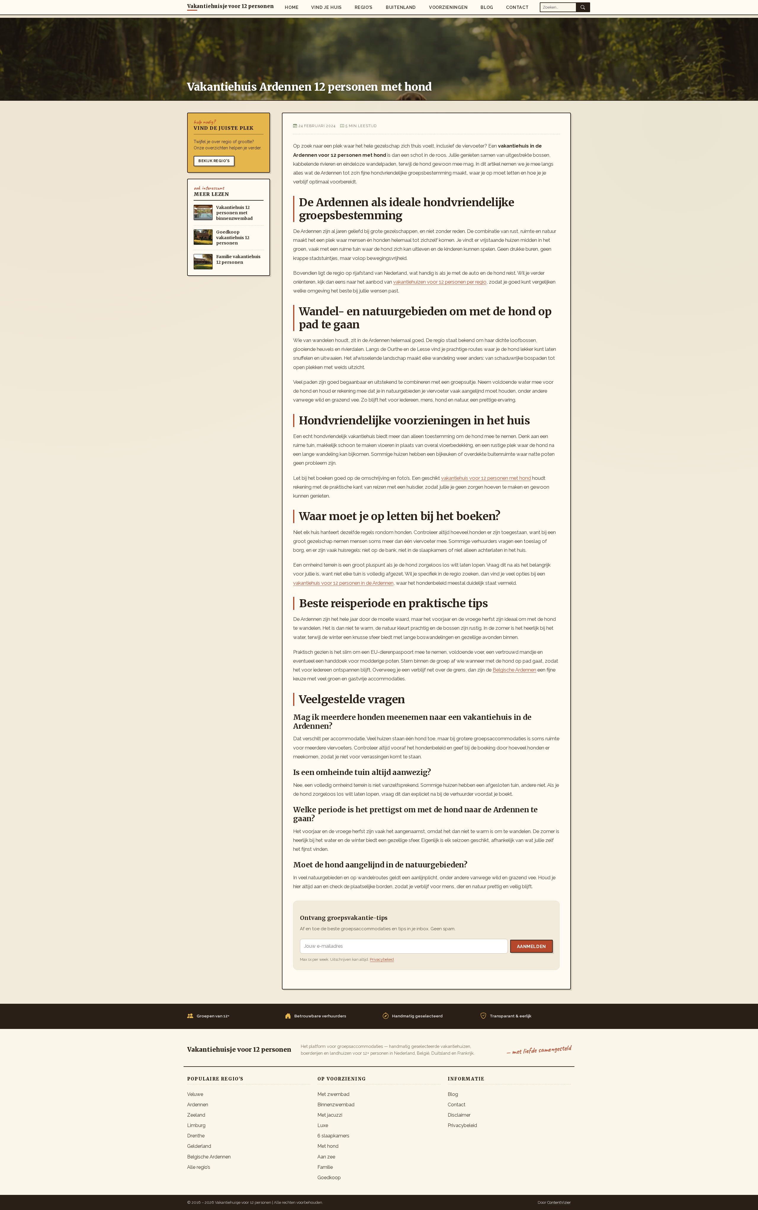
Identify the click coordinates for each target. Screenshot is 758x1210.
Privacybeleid (382, 959)
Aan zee (326, 1157)
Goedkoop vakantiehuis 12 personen (232, 237)
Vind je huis (326, 7)
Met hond (327, 1146)
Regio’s (363, 7)
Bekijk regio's (213, 161)
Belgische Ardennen (514, 670)
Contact (517, 7)
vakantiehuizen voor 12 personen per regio (439, 282)
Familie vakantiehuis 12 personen (238, 259)
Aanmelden (531, 946)
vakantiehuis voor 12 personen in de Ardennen (343, 583)
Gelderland (199, 1146)
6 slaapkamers (333, 1136)
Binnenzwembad (335, 1104)
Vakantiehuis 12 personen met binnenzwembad (234, 213)
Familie (325, 1167)
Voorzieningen (448, 7)
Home (291, 7)
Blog (487, 7)
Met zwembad (333, 1094)
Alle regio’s (198, 1167)
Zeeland (196, 1115)
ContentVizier (559, 1202)
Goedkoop (329, 1177)
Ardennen (197, 1104)
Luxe (322, 1125)
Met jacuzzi (329, 1115)
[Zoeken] (583, 7)
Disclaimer (459, 1115)
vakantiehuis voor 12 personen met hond (486, 478)
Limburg (196, 1125)
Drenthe (196, 1136)
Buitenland (401, 7)
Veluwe (195, 1094)
